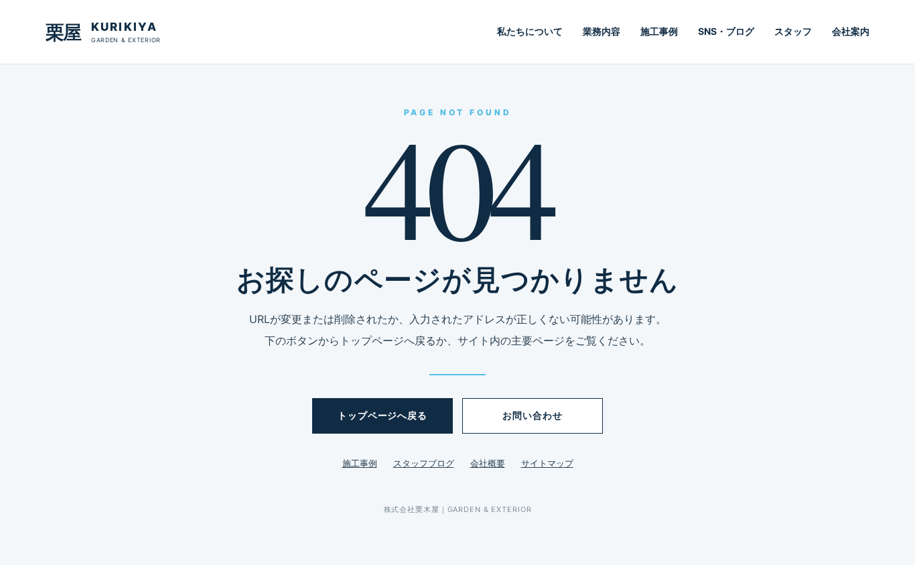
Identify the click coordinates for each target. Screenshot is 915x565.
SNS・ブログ (726, 31)
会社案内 (850, 31)
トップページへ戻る (382, 415)
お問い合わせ (532, 415)
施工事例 (659, 31)
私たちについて (530, 31)
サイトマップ (547, 463)
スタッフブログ (423, 463)
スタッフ (793, 31)
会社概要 (487, 463)
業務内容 (601, 31)
